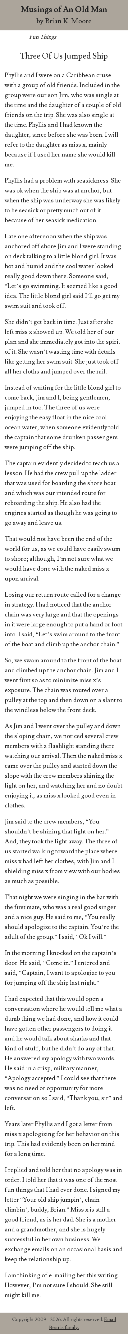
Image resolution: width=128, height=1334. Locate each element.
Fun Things (42, 37)
